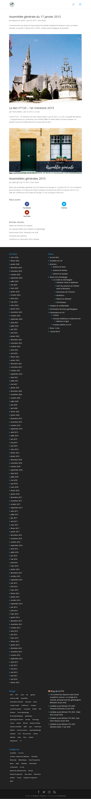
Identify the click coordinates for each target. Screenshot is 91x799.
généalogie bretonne (16, 720)
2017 (16, 695)
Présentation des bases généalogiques (64, 309)
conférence (24, 705)
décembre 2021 (16, 364)
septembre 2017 (16, 508)
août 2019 (14, 432)
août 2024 (14, 298)
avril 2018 (14, 484)
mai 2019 (14, 442)
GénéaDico (60, 295)
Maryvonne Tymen (18, 20)
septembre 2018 (16, 470)
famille (34, 709)
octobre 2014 (15, 600)
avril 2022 (14, 353)
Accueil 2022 (54, 257)
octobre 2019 (15, 425)
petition (12, 730)
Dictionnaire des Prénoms (65, 292)
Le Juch (12, 723)
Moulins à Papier (35, 723)
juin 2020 (14, 405)
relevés (35, 734)
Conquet (33, 705)
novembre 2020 (16, 394)
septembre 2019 (16, 429)
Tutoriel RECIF (55, 331)
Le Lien (37, 112)
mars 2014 (14, 614)
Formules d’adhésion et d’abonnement (67, 319)
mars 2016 (14, 566)
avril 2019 (14, 446)
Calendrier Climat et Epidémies (67, 282)
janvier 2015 (15, 597)
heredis (27, 720)
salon (19, 737)
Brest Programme (34, 760)
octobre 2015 (15, 576)
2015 (11, 695)
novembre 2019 (16, 422)
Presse (19, 778)
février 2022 (15, 357)
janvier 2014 (15, 617)
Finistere (12, 712)
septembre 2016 (16, 545)
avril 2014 (14, 610)
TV (20, 741)
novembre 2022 (16, 343)
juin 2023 (14, 329)
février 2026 (15, 261)
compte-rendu (14, 705)
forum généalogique (16, 716)
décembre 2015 (16, 573)
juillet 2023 (14, 326)
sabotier (12, 737)
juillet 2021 (14, 381)
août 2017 (14, 511)
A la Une (21, 753)
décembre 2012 (16, 648)
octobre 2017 (15, 504)
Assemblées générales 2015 (27, 178)
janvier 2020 (15, 415)
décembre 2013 (16, 621)
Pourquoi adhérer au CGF (62, 325)
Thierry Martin (17, 112)
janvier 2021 (15, 388)
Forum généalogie (23, 712)
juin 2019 (14, 439)
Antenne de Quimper (60, 274)
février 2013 (15, 641)
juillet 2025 (14, 281)
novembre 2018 (16, 463)
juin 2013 (14, 634)
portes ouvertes (22, 730)
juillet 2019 (14, 436)
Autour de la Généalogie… (59, 277)
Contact (56, 315)
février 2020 (15, 412)
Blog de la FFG (57, 691)
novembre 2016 (16, 538)
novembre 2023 (16, 312)
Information (33, 763)
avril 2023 (14, 333)
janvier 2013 (15, 645)
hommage (35, 720)
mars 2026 (14, 257)
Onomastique (61, 302)
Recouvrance (27, 734)
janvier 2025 (15, 292)
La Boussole (14, 767)
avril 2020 (14, 408)
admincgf (15, 182)
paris (30, 727)
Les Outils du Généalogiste (62, 280)
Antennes (53, 264)
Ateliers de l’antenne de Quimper (20, 225)
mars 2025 (14, 288)
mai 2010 (14, 679)
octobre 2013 (15, 628)
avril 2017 (14, 521)
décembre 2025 (16, 268)
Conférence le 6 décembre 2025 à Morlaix (24, 239)
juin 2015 (14, 583)
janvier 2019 (15, 456)
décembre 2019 (16, 418)
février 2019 (15, 453)
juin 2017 (14, 518)
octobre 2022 (15, 346)
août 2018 (14, 473)
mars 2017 (14, 525)
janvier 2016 (15, 569)
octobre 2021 (15, 370)
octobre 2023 (15, 316)
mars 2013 (14, 638)
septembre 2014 (16, 604)
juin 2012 (14, 665)
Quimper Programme (30, 778)
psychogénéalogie (35, 730)
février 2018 (15, 490)
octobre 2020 (15, 398)
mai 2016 (14, 559)
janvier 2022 (15, 360)
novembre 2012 (16, 652)
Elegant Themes (39, 796)
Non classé (42, 20)
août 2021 (14, 377)
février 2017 (15, 528)
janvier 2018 (15, 494)
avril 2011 (14, 676)
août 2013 (14, 631)
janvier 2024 (15, 309)
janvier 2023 (15, 336)
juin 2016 (14, 556)
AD (27, 695)
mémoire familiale (15, 727)
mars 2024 (14, 305)
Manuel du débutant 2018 (18, 771)
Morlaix (25, 723)
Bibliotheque (23, 760)
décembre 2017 (16, 497)
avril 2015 (14, 586)
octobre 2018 (15, 466)
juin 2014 (14, 607)
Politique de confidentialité (59, 306)
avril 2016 (14, 563)
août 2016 (14, 549)
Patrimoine (37, 727)
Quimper (13, 734)
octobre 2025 (15, 274)
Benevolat (13, 760)
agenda (32, 695)
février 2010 (15, 682)
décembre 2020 (16, 391)
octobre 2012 (15, 655)
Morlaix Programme (16, 774)
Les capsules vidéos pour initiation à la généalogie (27, 229)
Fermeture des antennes (18, 236)
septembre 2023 (16, 319)
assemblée (24, 698)
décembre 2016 (16, 535)
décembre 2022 (16, 340)
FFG (40, 709)
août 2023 (14, 322)
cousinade (27, 709)
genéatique (28, 716)
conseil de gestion (15, 709)
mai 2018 (14, 480)
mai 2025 (14, 285)
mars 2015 (14, 590)
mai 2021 (14, 384)
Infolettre (24, 763)
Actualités (13, 753)
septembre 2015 (16, 580)
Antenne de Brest (59, 267)
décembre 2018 (16, 460)
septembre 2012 (16, 658)
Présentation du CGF (57, 312)
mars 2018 (14, 487)
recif (19, 734)
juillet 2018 (14, 477)
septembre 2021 (16, 374)
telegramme (14, 741)
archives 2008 (14, 698)
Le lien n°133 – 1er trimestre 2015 (31, 108)
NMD (25, 727)
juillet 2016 (14, 552)
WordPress (61, 796)
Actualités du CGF (56, 261)
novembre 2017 (16, 501)
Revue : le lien (55, 328)
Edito (17, 763)
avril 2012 (14, 672)
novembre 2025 (16, 271)
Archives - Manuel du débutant (19, 756)
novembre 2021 (16, 367)
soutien (31, 737)
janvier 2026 (15, 264)
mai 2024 (14, 302)
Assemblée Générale (16, 702)
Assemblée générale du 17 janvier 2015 (35, 17)
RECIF (11, 781)
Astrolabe (34, 756)
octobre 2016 (15, 542)
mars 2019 (14, 449)
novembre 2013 (16, 624)
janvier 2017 (15, 532)
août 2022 (14, 350)
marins (19, 723)
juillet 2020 (14, 401)
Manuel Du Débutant (63, 299)
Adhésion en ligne (62, 321)
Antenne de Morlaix (60, 270)
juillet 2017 (14, 514)
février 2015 (15, 593)
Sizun (24, 737)
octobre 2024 (15, 295)
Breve (12, 763)
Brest (35, 702)
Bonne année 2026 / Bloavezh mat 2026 (23, 232)
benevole (28, 702)
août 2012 (14, 662)
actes (22, 695)
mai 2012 (14, 669)
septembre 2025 (16, 278)
